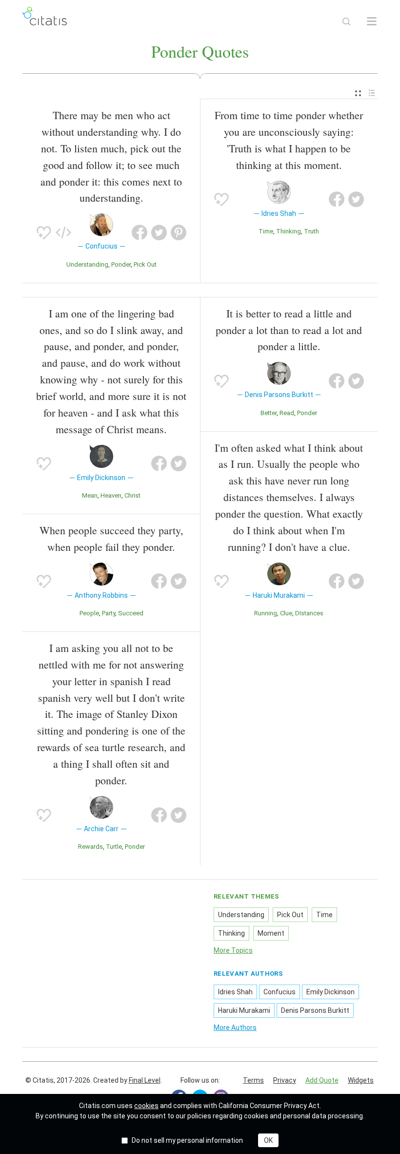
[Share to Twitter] (159, 232)
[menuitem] (358, 93)
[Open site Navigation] (372, 21)
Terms (253, 1080)
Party (108, 613)
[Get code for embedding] (63, 232)
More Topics (233, 950)
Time (266, 231)
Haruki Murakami (244, 1010)
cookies (146, 1106)
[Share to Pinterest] (178, 232)
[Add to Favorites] (44, 232)
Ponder (121, 264)
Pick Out (145, 264)
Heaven (110, 495)
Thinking (288, 231)
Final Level (144, 1080)
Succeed (130, 613)
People (89, 613)
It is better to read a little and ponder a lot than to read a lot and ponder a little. (289, 330)
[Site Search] (346, 21)
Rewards (90, 846)
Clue (286, 613)
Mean (90, 495)
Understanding (87, 264)
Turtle (114, 846)
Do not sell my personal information (187, 1140)
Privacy (284, 1080)
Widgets (361, 1080)
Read (287, 413)
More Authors (235, 1027)
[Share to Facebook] (139, 232)
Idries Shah (235, 992)
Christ (132, 495)
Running (265, 613)
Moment (271, 933)
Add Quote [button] (322, 1080)
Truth (311, 231)
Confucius (279, 992)
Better (268, 413)
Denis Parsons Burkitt (315, 1010)
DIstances (309, 613)
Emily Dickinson (330, 992)
